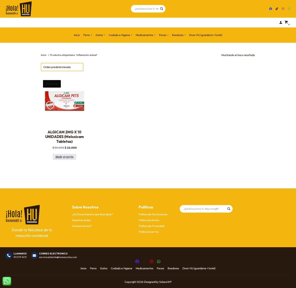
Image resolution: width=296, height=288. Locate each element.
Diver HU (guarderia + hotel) (205, 35)
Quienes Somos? (82, 226)
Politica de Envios (149, 220)
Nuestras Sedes (81, 220)
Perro (93, 268)
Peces (160, 268)
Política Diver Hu (148, 231)
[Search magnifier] (161, 8)
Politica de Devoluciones (153, 214)
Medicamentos (144, 268)
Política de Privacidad (151, 226)
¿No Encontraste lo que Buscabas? (92, 214)
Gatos (103, 268)
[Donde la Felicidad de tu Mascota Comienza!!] (18, 8)
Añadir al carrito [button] (64, 157)
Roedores (173, 268)
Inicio (77, 35)
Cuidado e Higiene (121, 268)
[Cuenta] (280, 22)
